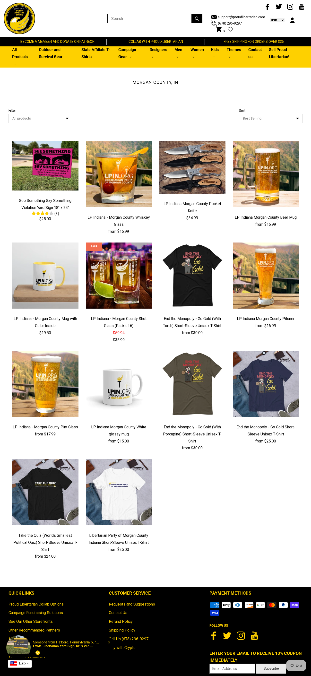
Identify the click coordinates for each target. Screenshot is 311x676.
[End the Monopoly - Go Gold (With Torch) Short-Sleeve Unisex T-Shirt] (192, 276)
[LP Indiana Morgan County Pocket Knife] (192, 167)
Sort (242, 111)
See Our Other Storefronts (31, 621)
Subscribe (271, 668)
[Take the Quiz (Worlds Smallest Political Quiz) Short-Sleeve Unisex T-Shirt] (45, 492)
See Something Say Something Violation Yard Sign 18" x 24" (45, 204)
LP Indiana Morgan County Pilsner (265, 318)
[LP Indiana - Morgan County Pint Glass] (45, 384)
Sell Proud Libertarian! (279, 53)
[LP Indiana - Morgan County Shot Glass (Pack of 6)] (119, 276)
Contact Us (118, 612)
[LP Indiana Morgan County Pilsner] (266, 276)
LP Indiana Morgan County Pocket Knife (192, 207)
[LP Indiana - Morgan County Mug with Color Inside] (45, 276)
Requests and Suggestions (132, 604)
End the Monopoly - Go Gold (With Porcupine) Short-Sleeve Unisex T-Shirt (192, 434)
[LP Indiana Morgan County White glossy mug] (119, 384)
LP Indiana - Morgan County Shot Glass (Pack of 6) (119, 322)
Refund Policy (121, 621)
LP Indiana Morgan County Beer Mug (266, 217)
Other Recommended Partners (34, 630)
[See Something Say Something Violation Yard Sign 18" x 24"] (45, 165)
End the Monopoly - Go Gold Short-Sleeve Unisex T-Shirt (265, 430)
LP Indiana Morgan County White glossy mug (118, 430)
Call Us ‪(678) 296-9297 (128, 639)
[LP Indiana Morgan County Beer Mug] (266, 174)
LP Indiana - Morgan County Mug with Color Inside (45, 322)
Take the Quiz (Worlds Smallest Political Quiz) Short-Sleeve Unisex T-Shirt (45, 542)
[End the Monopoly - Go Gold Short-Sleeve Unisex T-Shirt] (266, 384)
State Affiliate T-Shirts (95, 53)
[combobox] (20, 664)
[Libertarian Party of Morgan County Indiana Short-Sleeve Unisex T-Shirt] (119, 492)
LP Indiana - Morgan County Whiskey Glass (118, 221)
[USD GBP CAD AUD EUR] (275, 20)
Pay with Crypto (122, 647)
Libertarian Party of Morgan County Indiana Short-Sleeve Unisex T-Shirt (119, 539)
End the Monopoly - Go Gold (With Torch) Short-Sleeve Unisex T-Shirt (192, 322)
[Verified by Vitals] (37, 652)
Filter (12, 111)
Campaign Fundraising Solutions (36, 612)
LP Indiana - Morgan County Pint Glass (45, 427)
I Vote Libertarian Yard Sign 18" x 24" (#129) (63, 646)
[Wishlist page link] (230, 29)
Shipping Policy (122, 630)
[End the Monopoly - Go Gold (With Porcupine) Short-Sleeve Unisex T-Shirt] (192, 384)
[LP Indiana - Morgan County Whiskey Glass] (119, 174)
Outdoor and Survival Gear (50, 53)
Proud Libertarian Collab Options (36, 604)
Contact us (255, 53)
